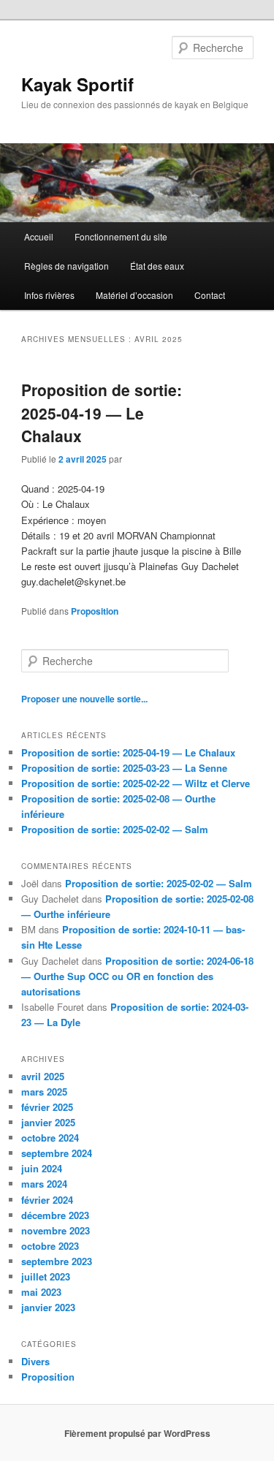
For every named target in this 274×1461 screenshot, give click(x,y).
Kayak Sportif (77, 84)
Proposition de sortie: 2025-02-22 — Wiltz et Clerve (135, 783)
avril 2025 (42, 1076)
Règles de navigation (66, 265)
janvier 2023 (48, 1307)
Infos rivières (49, 295)
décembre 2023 (55, 1215)
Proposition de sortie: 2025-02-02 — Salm (114, 829)
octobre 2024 (50, 1138)
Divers (35, 1361)
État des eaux (157, 265)
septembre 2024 (56, 1153)
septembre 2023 (56, 1261)
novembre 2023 (55, 1230)
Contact (209, 295)
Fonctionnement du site (121, 236)
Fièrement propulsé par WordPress (137, 1433)
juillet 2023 (45, 1276)
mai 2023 (41, 1292)
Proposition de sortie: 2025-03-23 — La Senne (124, 768)
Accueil (38, 236)
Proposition (94, 611)
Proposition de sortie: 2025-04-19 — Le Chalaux (101, 413)
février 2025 (47, 1107)
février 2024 (47, 1200)
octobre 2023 (50, 1246)
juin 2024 (41, 1168)
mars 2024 (44, 1184)
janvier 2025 (48, 1122)
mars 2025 (44, 1091)
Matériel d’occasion (134, 295)
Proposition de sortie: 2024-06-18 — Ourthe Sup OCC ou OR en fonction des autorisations (137, 976)
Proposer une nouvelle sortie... (84, 698)
